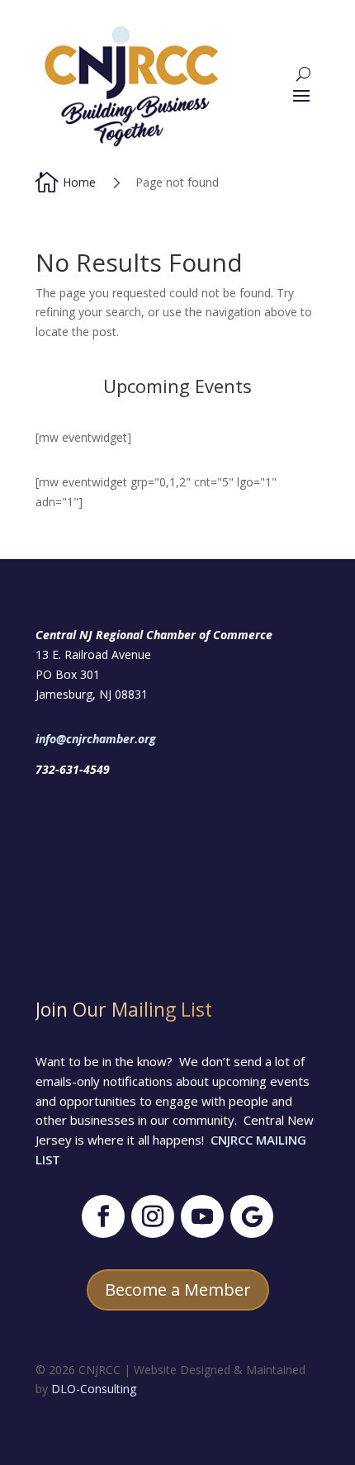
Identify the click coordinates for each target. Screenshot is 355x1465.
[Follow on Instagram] (152, 1216)
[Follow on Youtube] (202, 1216)
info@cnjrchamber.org (96, 739)
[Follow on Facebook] (103, 1216)
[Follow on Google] (251, 1216)
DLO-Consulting (93, 1388)
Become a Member (178, 1289)
